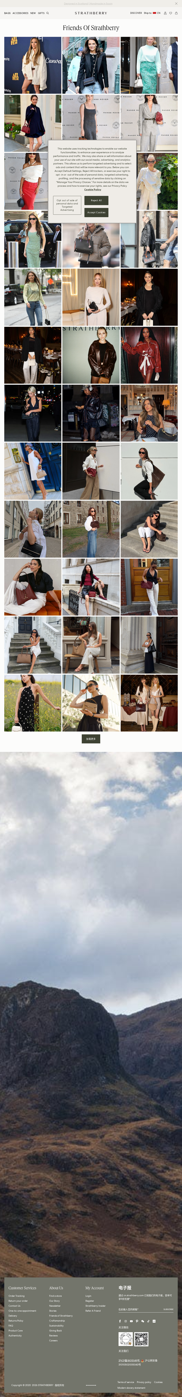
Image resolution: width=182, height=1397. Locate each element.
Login (88, 1295)
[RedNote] (154, 1321)
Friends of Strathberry (61, 1315)
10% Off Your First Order (87, 3)
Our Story (54, 1300)
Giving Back (55, 1330)
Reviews (53, 1335)
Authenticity (15, 1335)
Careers (53, 1340)
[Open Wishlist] (170, 13)
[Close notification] (176, 3)
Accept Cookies (96, 212)
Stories (52, 1310)
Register (89, 1300)
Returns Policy (16, 1320)
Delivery (13, 1315)
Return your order (18, 1300)
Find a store (55, 1295)
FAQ (11, 1325)
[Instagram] (125, 1321)
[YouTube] (131, 1321)
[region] (92, 181)
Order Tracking (17, 1295)
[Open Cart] (176, 13)
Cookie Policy (92, 189)
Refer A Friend (93, 1310)
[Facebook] (120, 1321)
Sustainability (56, 1325)
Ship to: (152, 13)
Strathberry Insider (95, 1305)
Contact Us (14, 1305)
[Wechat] (142, 1321)
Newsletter (55, 1305)
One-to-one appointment (22, 1310)
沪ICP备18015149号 (129, 1360)
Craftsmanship (57, 1320)
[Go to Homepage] (91, 13)
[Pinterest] (137, 1321)
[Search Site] (47, 13)
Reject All (96, 200)
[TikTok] (148, 1321)
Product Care (16, 1330)
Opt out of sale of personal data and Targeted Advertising (67, 205)
